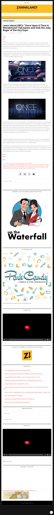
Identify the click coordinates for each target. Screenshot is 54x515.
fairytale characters (19, 165)
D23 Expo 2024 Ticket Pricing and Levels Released (17, 402)
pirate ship (38, 167)
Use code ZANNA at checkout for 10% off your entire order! (17, 303)
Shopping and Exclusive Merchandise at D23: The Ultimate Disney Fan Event (23, 380)
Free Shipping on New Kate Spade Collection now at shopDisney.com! (20, 490)
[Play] (4, 339)
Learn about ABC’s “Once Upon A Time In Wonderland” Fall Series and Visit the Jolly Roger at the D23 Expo (27, 28)
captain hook (31, 164)
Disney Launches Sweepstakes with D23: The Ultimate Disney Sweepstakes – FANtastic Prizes (27, 392)
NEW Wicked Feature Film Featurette (14, 395)
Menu (28, 2)
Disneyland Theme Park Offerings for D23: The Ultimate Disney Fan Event (22, 377)
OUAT (35, 167)
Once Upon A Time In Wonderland (27, 167)
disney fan (36, 164)
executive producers (10, 165)
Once (11, 167)
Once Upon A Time (15, 167)
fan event (27, 165)
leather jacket (6, 167)
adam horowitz (11, 164)
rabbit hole (43, 167)
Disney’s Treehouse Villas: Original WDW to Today (17, 384)
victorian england (16, 168)
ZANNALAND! (27, 7)
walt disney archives (30, 168)
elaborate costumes (43, 164)
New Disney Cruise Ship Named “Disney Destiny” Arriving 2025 (20, 399)
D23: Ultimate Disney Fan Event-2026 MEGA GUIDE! (17, 370)
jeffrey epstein (39, 165)
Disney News (14, 163)
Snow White (9, 168)
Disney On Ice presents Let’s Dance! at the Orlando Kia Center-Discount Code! (23, 373)
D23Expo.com (22, 149)
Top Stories (29, 163)
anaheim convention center (22, 164)
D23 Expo (7, 55)
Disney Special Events (22, 163)
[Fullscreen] (49, 339)
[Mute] (47, 339)
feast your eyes (32, 165)
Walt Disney (23, 168)
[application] (27, 327)
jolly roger (45, 165)
